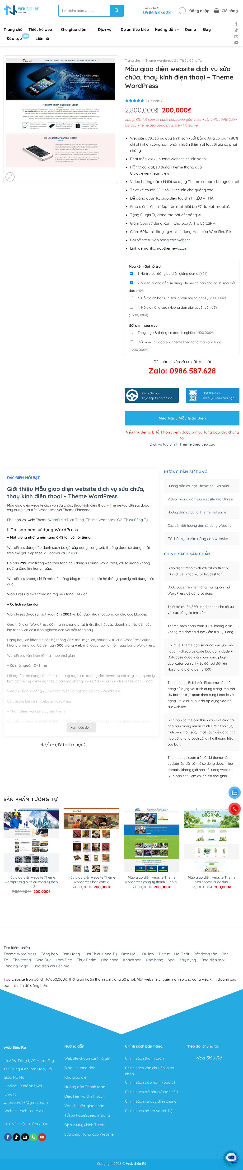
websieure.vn (31, 1110)
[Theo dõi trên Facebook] (236, 24)
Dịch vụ (104, 29)
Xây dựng (187, 959)
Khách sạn (132, 959)
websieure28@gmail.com (26, 1102)
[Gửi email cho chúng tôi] (236, 37)
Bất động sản (205, 953)
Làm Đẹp (64, 959)
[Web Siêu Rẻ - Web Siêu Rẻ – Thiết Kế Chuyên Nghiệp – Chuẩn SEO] (21, 10)
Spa (171, 959)
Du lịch (148, 953)
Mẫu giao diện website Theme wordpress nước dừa (211, 879)
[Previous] (10, 172)
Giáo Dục (43, 959)
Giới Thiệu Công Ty (100, 953)
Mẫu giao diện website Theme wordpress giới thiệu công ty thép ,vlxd (31, 881)
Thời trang (22, 959)
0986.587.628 (30, 1085)
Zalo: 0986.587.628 (182, 370)
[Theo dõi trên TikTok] (236, 30)
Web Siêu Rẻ (208, 1058)
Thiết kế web (40, 29)
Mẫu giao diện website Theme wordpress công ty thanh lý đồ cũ (151, 879)
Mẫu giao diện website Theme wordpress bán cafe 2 (91, 879)
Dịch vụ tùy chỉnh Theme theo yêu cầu (182, 444)
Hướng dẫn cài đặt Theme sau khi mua (198, 486)
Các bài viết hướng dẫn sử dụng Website (199, 525)
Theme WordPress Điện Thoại (60, 519)
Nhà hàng (109, 959)
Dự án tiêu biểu (135, 29)
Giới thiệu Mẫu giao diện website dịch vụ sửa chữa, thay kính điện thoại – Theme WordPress (76, 492)
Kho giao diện (73, 29)
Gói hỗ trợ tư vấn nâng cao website (160, 240)
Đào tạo (17, 37)
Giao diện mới (212, 959)
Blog (206, 29)
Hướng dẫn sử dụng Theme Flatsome (197, 512)
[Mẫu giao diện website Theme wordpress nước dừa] (211, 849)
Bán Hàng (71, 953)
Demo (190, 29)
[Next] (23, 172)
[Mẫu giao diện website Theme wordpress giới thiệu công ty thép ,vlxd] (31, 862)
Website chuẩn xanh (188, 158)
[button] (194, 11)
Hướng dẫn (165, 29)
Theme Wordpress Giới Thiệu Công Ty (173, 60)
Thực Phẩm (87, 959)
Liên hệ (42, 38)
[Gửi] (116, 10)
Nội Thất (181, 953)
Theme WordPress (20, 953)
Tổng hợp (49, 953)
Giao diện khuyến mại (51, 966)
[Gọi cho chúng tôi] (33, 1137)
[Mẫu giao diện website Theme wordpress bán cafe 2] (91, 870)
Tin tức (164, 953)
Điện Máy (129, 953)
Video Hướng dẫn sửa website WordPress (201, 499)
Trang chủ (13, 29)
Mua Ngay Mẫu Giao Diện (182, 418)
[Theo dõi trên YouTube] (236, 43)
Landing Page (16, 966)
